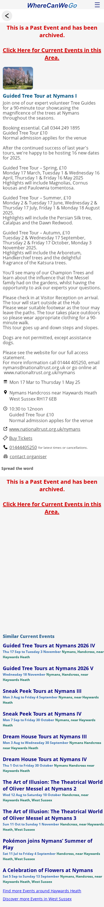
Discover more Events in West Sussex (37, 898)
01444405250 (23, 447)
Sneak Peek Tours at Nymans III (42, 691)
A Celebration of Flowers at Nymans (48, 870)
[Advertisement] (52, 573)
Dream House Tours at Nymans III (45, 736)
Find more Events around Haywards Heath (42, 890)
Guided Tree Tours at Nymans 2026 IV (49, 645)
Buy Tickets (20, 438)
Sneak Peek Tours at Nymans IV (42, 713)
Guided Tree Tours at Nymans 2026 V (48, 668)
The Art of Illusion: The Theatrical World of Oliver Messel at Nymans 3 (53, 814)
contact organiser (28, 457)
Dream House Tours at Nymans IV (45, 759)
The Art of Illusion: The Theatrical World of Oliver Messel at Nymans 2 (53, 785)
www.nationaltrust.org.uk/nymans (44, 429)
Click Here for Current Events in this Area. (52, 53)
